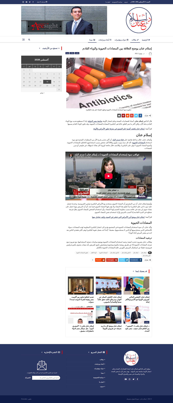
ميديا (91, 40)
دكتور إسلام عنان (147, 255)
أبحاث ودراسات (104, 40)
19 (47, 82)
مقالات (134, 40)
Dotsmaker (24, 399)
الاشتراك (28, 378)
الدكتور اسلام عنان (114, 253)
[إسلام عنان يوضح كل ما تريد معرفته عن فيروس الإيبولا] (109, 315)
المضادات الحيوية (103, 253)
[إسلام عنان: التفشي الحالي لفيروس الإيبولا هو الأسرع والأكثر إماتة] (136, 286)
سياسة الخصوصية (117, 2)
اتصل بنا (108, 2)
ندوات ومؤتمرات (120, 40)
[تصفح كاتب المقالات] (150, 53)
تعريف (126, 2)
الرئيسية (145, 40)
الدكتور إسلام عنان (126, 253)
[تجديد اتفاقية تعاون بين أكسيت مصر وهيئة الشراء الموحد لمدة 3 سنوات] (81, 286)
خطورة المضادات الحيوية (82, 253)
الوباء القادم (94, 253)
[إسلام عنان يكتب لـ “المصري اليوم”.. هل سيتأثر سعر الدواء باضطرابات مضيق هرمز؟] (81, 315)
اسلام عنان (135, 253)
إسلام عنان (143, 253)
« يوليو (42, 93)
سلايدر (77, 53)
